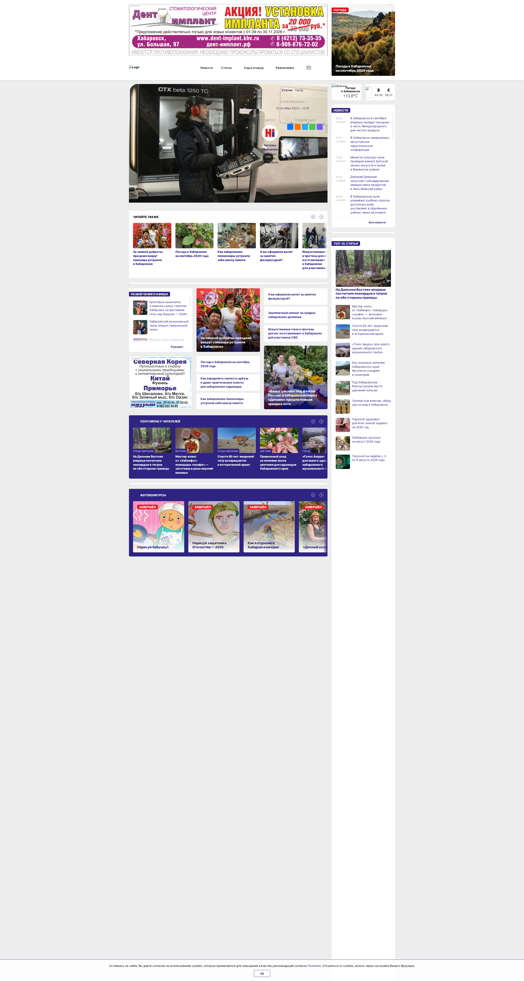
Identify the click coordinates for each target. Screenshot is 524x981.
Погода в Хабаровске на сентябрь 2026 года (225, 364)
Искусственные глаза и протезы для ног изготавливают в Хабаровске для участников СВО (295, 333)
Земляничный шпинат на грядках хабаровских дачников (292, 315)
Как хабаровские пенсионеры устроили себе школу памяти (222, 401)
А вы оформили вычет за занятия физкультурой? (292, 296)
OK (262, 973)
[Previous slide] (313, 217)
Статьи (287, 90)
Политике (314, 965)
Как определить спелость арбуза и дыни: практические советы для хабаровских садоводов (224, 382)
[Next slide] (321, 217)
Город (299, 90)
